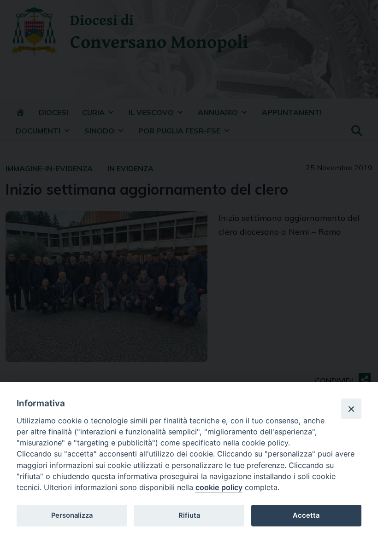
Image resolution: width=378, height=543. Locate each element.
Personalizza (72, 515)
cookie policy (218, 487)
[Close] (351, 409)
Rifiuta (189, 515)
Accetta (306, 515)
